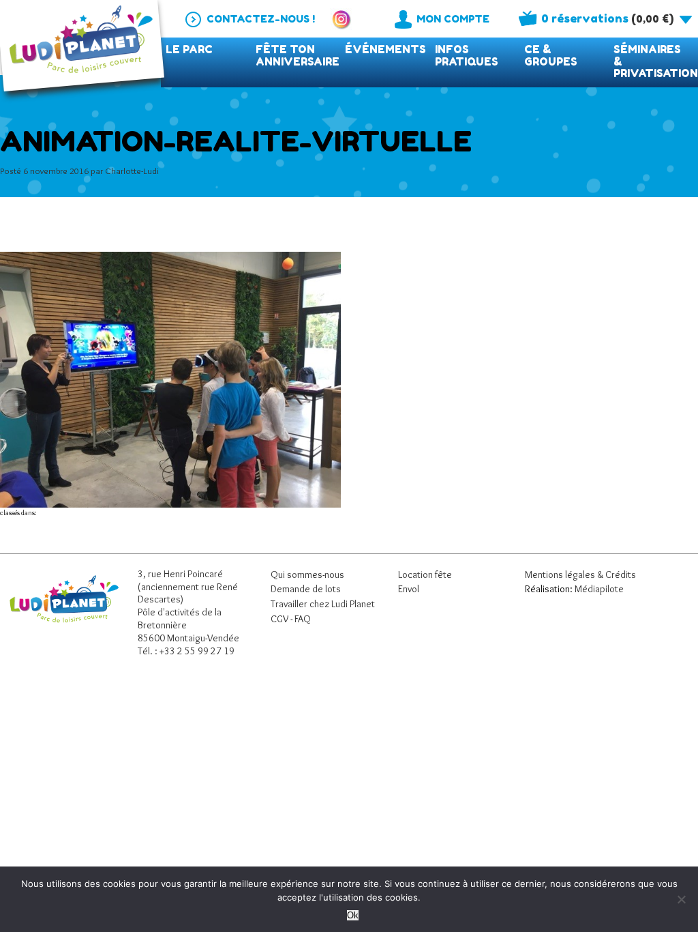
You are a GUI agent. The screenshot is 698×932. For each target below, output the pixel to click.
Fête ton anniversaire (297, 55)
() (607, 18)
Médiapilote (599, 589)
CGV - (282, 619)
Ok (353, 915)
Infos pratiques (466, 55)
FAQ (302, 619)
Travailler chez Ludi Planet (323, 604)
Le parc (189, 49)
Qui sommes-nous (307, 574)
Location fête (425, 574)
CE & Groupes (550, 55)
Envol (408, 589)
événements (385, 49)
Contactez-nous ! (261, 19)
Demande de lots (306, 589)
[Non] (681, 899)
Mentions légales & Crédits (580, 574)
